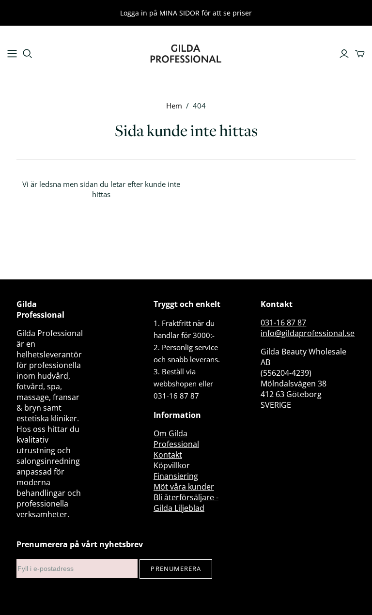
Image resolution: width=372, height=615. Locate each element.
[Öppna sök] (27, 54)
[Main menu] (12, 54)
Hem (174, 105)
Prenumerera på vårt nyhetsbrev (79, 544)
